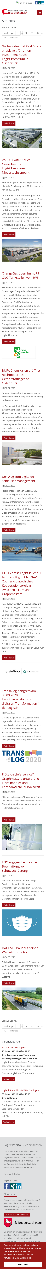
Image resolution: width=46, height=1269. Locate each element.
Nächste (14, 37)
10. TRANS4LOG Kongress (14, 1047)
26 (38, 33)
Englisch (29, 3)
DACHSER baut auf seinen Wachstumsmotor (20, 950)
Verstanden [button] (23, 1264)
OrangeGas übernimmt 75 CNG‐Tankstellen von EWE (20, 275)
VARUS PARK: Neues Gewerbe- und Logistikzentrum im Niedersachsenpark (16, 166)
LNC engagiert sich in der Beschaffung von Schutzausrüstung (19, 866)
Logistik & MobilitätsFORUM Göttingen (20, 1090)
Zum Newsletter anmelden (16, 1214)
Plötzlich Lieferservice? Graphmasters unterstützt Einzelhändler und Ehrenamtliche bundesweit (21, 780)
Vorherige (8, 33)
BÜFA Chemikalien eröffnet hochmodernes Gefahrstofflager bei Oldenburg (21, 376)
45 (5, 37)
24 (26, 33)
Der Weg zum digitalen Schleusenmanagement (18, 478)
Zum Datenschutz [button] (23, 1258)
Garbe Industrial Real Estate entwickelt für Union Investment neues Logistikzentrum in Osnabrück (21, 54)
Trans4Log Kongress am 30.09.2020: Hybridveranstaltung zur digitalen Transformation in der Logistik (21, 699)
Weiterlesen (9, 123)
